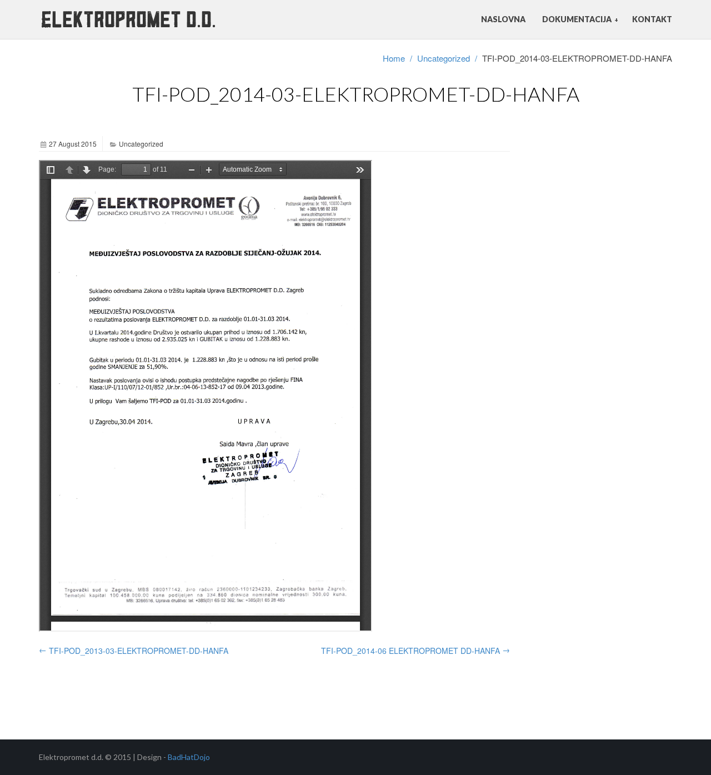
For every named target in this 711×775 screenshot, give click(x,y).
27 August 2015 (73, 143)
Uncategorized (443, 58)
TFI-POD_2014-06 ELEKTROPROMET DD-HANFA (415, 650)
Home (394, 58)
